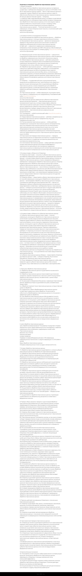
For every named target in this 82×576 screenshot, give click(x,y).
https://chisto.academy (29, 96)
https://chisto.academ (55, 49)
